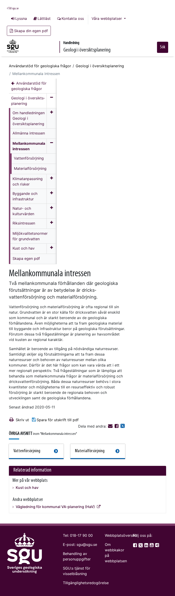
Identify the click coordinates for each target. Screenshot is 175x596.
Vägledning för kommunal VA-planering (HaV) (55, 506)
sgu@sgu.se (87, 544)
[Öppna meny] (51, 118)
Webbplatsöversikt (121, 535)
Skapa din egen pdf (31, 30)
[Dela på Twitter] (122, 426)
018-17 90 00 (81, 535)
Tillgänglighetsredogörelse (86, 583)
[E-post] (111, 426)
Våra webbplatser (107, 18)
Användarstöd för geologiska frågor (40, 66)
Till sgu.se (13, 8)
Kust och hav (27, 487)
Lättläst (44, 18)
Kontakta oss (73, 18)
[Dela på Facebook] (117, 426)
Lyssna (21, 18)
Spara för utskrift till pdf (58, 420)
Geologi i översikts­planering (100, 66)
